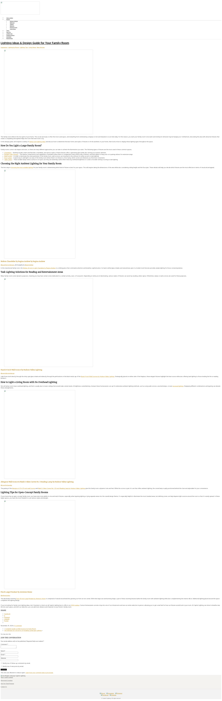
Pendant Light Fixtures (11, 154)
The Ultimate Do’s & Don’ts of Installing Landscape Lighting (23, 630)
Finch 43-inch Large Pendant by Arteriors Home (31, 598)
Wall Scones (8, 156)
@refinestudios (5, 595)
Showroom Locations (6, 680)
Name (3, 651)
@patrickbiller (29, 265)
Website (3, 658)
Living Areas (13, 29)
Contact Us (4, 686)
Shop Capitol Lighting (7, 677)
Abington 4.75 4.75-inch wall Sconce (23, 488)
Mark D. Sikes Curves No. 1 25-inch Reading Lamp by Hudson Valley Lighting (61, 488)
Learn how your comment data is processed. (39, 673)
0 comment (18, 626)
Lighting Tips (24, 47)
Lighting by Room (13, 47)
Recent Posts (9, 38)
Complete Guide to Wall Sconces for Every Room (20, 629)
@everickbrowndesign (7, 373)
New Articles (41, 47)
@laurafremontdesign (7, 265)
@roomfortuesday (6, 485)
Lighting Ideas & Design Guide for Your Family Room (35, 43)
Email (3, 654)
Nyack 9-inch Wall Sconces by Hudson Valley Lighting (97, 376)
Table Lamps (8, 159)
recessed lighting (178, 386)
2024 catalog (75, 605)
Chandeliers (7, 153)
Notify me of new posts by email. (13, 666)
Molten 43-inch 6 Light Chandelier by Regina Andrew (39, 268)
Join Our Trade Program (7, 683)
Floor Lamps (8, 158)
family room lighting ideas (37, 142)
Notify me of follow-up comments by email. (16, 663)
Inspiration (4, 47)
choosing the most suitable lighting (22, 167)
